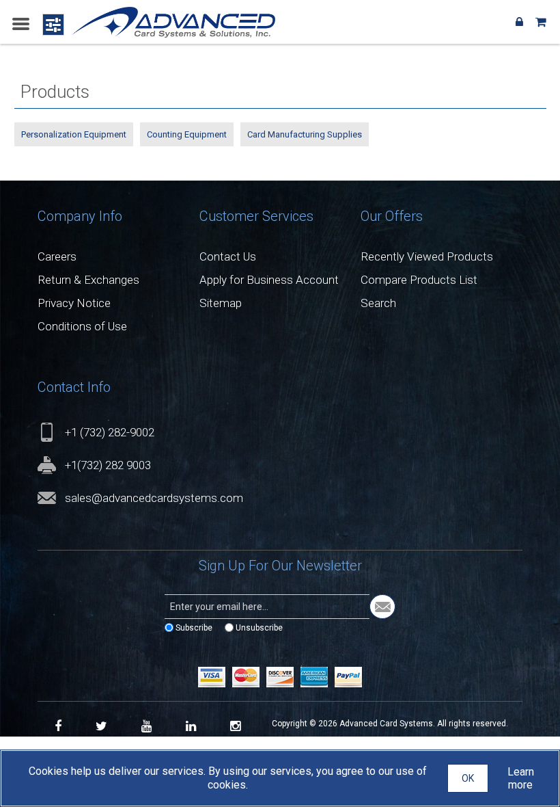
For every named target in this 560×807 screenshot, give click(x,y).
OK (468, 778)
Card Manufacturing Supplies (304, 134)
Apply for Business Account (269, 280)
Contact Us (227, 256)
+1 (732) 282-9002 (109, 432)
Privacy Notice (74, 303)
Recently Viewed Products (427, 256)
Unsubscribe (259, 628)
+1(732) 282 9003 (108, 465)
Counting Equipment (187, 134)
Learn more (520, 778)
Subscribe (194, 628)
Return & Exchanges (88, 280)
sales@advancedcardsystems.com (154, 498)
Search (378, 303)
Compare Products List (419, 280)
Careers (57, 256)
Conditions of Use (82, 326)
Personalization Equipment (73, 134)
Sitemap (220, 303)
